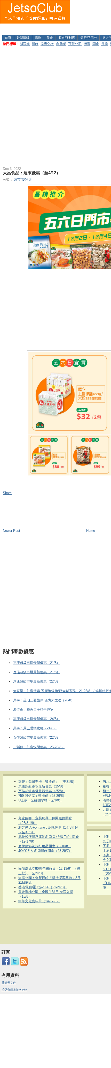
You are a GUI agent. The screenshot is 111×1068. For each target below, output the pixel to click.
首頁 (8, 38)
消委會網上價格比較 (14, 989)
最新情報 (23, 38)
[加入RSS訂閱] (24, 964)
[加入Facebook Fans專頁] (6, 964)
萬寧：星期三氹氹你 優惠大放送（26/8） (43, 700)
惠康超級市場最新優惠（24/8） (36, 719)
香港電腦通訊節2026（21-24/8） (42, 887)
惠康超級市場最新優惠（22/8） (36, 681)
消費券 (25, 44)
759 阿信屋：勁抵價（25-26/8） (42, 796)
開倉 (95, 44)
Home (90, 531)
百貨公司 (75, 44)
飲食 (50, 38)
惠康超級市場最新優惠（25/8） (41, 786)
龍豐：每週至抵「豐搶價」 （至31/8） (47, 782)
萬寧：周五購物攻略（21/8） (35, 728)
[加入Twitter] (15, 964)
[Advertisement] (90, 16)
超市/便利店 (67, 38)
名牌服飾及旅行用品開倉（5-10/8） (44, 846)
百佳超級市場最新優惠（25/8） (41, 791)
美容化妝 (47, 44)
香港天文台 (9, 982)
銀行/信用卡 (89, 38)
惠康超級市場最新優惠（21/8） (36, 663)
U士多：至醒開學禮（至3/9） (40, 800)
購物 (38, 38)
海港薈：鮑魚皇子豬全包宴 (33, 709)
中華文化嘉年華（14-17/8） (39, 901)
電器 (104, 44)
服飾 (35, 44)
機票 (87, 44)
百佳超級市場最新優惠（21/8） (36, 672)
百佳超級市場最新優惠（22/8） (36, 737)
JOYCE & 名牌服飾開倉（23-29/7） (45, 851)
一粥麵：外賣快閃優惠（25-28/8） (39, 747)
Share (7, 493)
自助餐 (61, 44)
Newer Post (11, 531)
